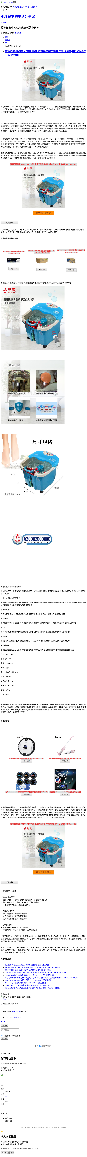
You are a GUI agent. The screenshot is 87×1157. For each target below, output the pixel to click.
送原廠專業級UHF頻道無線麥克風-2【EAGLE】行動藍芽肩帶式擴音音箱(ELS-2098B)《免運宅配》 (42, 978)
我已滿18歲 (5, 1153)
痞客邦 (14, 1011)
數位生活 (17, 1017)
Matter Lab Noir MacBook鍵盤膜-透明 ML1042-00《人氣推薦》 (28, 985)
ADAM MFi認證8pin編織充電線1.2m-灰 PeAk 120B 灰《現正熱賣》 (30, 975)
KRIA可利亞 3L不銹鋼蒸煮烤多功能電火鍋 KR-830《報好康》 (28, 970)
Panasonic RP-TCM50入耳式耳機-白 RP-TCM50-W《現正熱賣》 (28, 980)
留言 (19, 1011)
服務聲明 (63, 1127)
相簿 (6, 37)
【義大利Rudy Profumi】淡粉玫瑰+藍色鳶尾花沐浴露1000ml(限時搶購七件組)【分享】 (37, 973)
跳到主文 (4, 22)
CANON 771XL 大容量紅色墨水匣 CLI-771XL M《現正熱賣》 (28, 965)
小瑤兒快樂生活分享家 (18, 16)
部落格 (7, 40)
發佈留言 (4, 1038)
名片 (6, 42)
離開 (12, 1153)
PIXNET (27, 1127)
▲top (3, 1021)
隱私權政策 (55, 1127)
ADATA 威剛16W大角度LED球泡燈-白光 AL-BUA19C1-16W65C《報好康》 (33, 988)
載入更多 (4, 1025)
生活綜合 (18, 33)
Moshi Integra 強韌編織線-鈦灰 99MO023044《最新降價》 (26, 983)
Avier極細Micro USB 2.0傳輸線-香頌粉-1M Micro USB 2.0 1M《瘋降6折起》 (33, 967)
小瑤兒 (3, 999)
